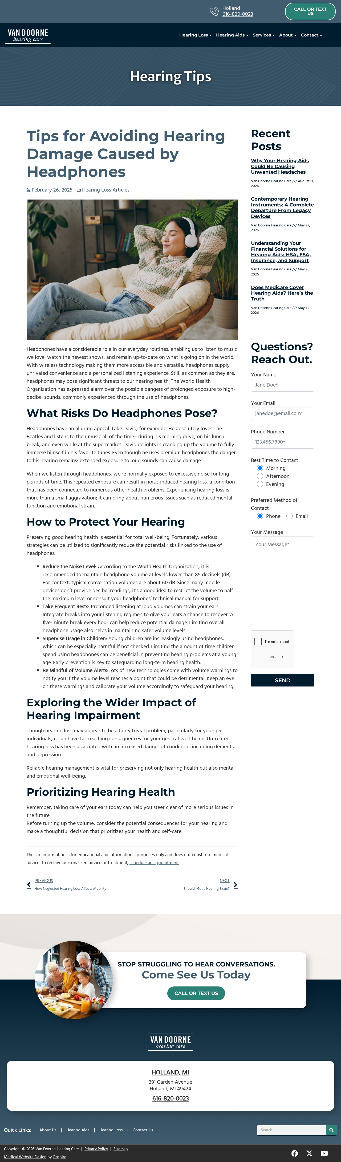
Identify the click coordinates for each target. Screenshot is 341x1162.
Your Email (263, 403)
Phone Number (268, 432)
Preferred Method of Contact (274, 504)
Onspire (59, 1157)
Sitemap (120, 1149)
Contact (309, 35)
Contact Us (143, 1130)
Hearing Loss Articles (105, 190)
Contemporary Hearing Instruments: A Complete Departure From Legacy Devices (282, 207)
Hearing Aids (230, 35)
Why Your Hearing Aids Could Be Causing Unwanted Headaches (280, 166)
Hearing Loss (193, 35)
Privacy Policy (96, 1149)
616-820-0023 (237, 14)
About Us (47, 1130)
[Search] (331, 1130)
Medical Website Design (25, 1157)
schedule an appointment (154, 863)
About (286, 35)
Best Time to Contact (274, 460)
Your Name (263, 375)
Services (262, 35)
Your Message (267, 532)
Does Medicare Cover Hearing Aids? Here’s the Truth (282, 293)
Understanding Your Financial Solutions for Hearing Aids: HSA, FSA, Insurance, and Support (281, 251)
